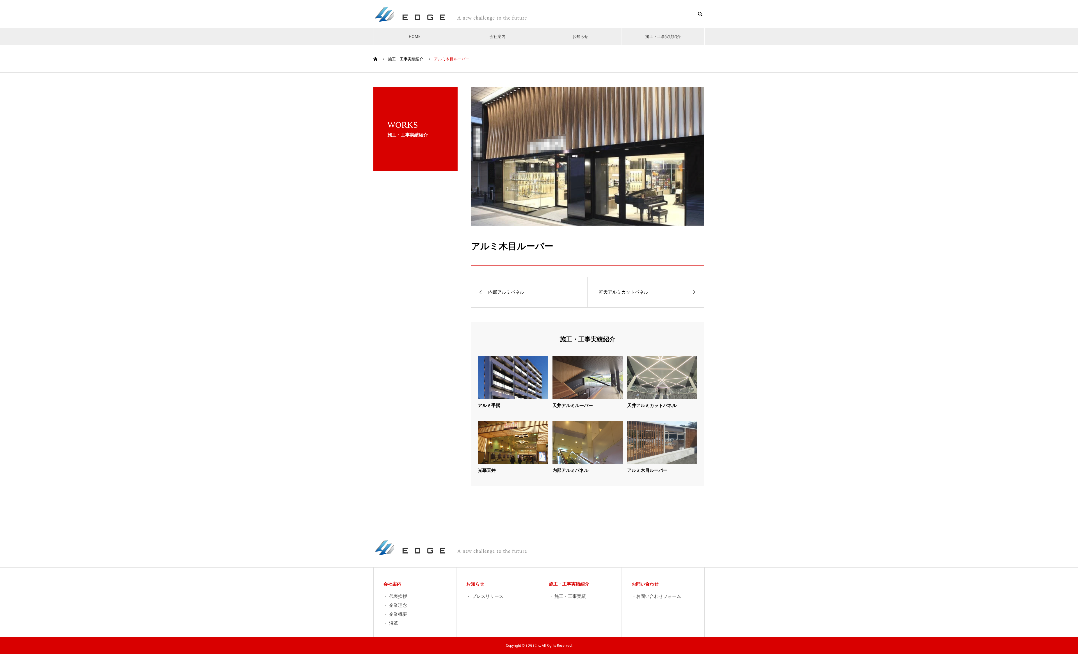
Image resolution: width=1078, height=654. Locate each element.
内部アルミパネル (570, 470)
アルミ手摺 (489, 405)
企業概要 (398, 614)
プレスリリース (487, 596)
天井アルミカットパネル (652, 405)
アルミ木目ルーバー (647, 470)
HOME (415, 36)
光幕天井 (487, 470)
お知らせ (580, 36)
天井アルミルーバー (572, 405)
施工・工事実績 (570, 596)
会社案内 (497, 36)
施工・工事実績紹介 (663, 36)
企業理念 (398, 605)
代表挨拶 (398, 596)
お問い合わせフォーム (658, 596)
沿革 (393, 623)
